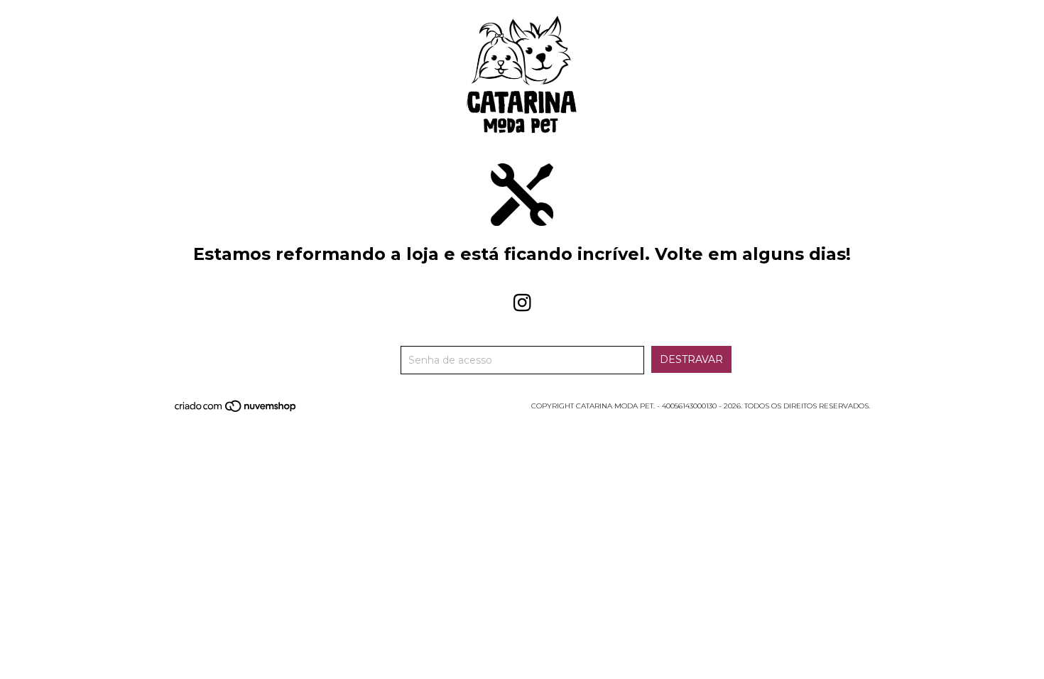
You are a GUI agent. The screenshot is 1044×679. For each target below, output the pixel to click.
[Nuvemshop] (236, 410)
